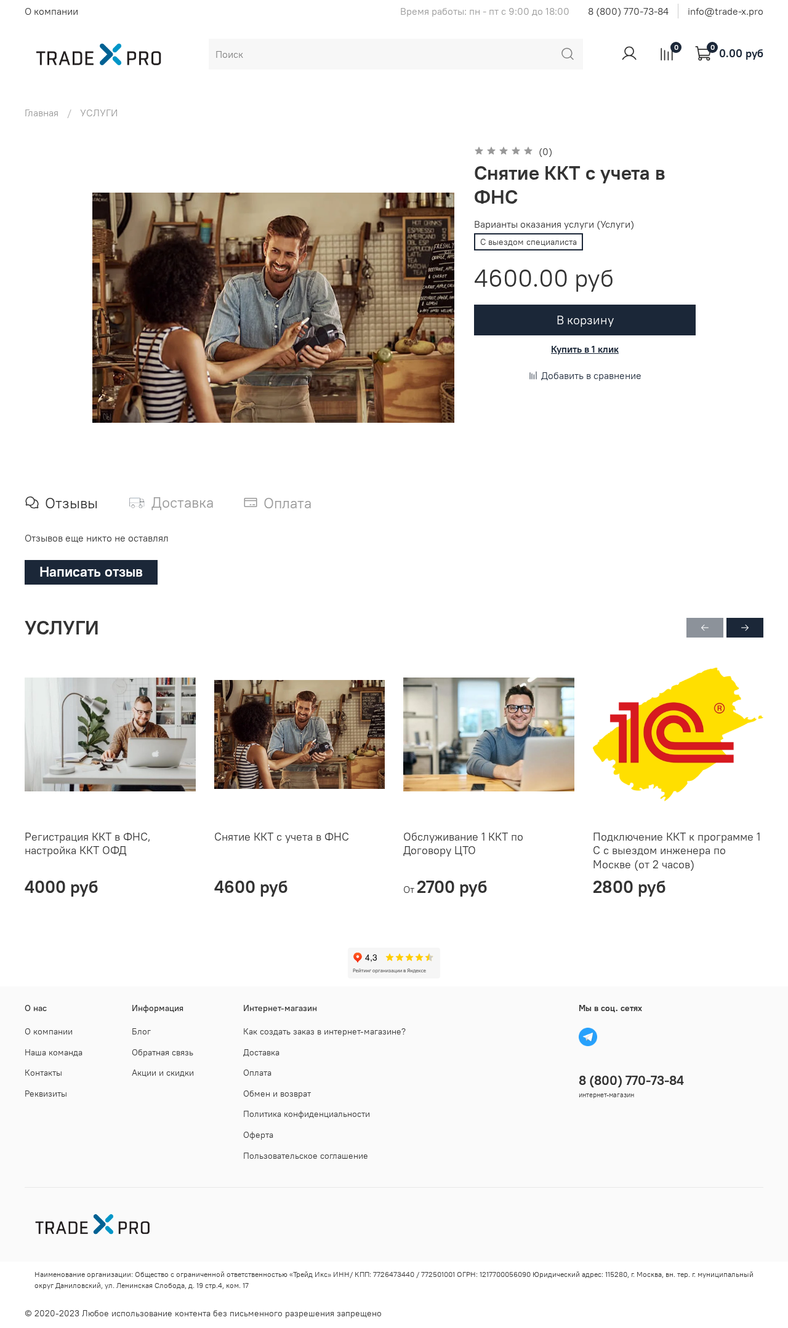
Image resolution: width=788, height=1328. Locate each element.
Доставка (261, 1052)
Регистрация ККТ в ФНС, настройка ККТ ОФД (88, 844)
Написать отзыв (91, 571)
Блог (141, 1031)
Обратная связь (162, 1052)
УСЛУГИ (99, 112)
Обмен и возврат (277, 1093)
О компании (51, 11)
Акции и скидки (163, 1072)
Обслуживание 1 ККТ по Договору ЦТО (463, 844)
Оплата (257, 1072)
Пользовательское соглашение (305, 1155)
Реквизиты (46, 1093)
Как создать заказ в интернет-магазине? (324, 1031)
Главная (41, 112)
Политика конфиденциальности (306, 1113)
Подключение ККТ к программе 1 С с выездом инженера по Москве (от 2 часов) (676, 850)
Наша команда (53, 1052)
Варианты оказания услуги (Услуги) (554, 224)
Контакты (43, 1072)
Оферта (258, 1134)
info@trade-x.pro (725, 11)
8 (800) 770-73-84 (628, 11)
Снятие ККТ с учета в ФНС (281, 837)
